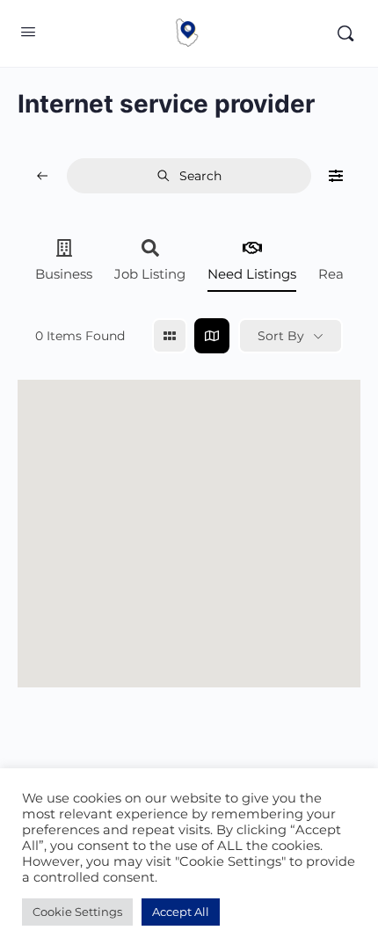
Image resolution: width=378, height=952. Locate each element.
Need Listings (251, 273)
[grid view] (169, 335)
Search (200, 176)
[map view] (211, 335)
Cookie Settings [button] (77, 912)
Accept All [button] (180, 912)
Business (63, 273)
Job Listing (149, 273)
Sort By (281, 336)
